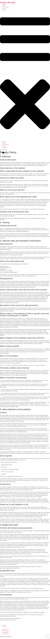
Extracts (4, 8)
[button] (25, 76)
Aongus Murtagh (7, 2)
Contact (4, 10)
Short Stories (5, 7)
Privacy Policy (5, 631)
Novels (4, 5)
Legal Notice (5, 629)
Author (4, 4)
